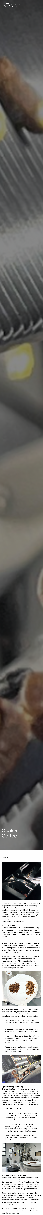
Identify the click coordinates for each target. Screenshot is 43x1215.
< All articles (6, 857)
